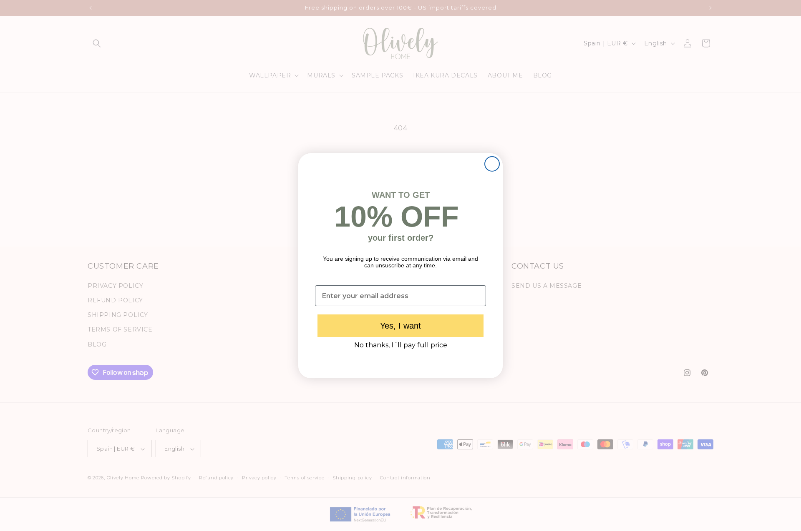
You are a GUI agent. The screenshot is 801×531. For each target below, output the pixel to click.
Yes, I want (400, 325)
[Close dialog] (492, 164)
